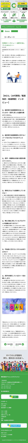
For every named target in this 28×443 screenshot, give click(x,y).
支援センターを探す (22, 6)
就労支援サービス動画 (6, 407)
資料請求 (5, 6)
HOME (3, 1)
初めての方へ (4, 404)
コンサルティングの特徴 (6, 434)
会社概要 (7, 1)
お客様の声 (3, 416)
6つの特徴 (3, 405)
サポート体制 (4, 411)
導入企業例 (3, 436)
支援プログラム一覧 (5, 414)
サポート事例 (4, 413)
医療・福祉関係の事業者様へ (7, 420)
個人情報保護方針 (5, 391)
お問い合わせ (5, 3)
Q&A (2, 418)
